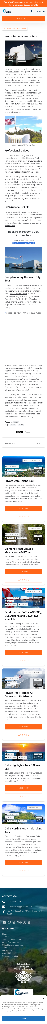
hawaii (13, 425)
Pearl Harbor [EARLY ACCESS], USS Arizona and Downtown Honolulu (23, 616)
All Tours (5, 937)
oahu (21, 425)
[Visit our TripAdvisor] (19, 922)
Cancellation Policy (10, 956)
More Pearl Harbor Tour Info (23, 243)
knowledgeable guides (14, 296)
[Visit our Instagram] (14, 922)
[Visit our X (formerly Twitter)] (24, 922)
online (19, 96)
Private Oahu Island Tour (19, 481)
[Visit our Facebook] (4, 922)
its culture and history (18, 294)
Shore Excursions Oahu (11, 939)
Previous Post (10, 443)
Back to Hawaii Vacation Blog (15, 29)
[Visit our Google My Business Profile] (9, 922)
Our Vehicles (7, 950)
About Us (6, 948)
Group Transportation (11, 942)
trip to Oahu (25, 69)
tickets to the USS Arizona (24, 405)
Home (4, 934)
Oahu (16, 422)
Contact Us (7, 953)
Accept (23, 1019)
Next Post (38, 443)
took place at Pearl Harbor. (28, 172)
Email (28, 432)
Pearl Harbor (13, 72)
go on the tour (25, 98)
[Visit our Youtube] (29, 922)
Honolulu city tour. (24, 288)
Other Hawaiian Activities (12, 945)
